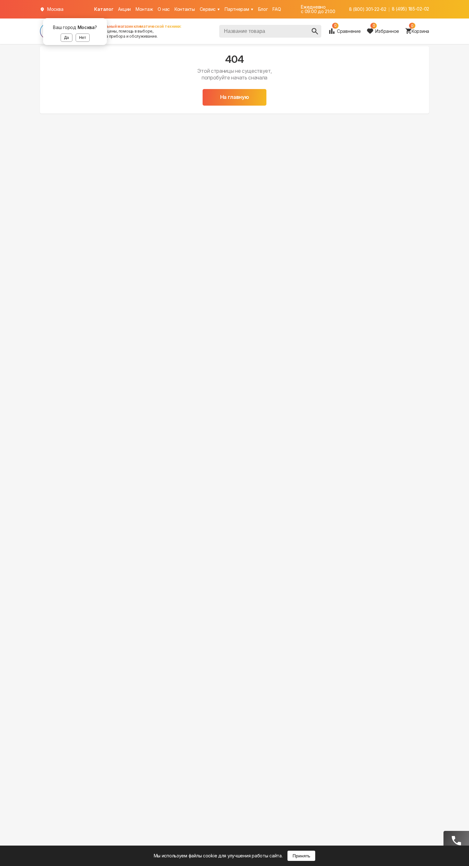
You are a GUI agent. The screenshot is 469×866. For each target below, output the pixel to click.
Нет (82, 37)
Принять (301, 855)
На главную (234, 97)
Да (66, 37)
